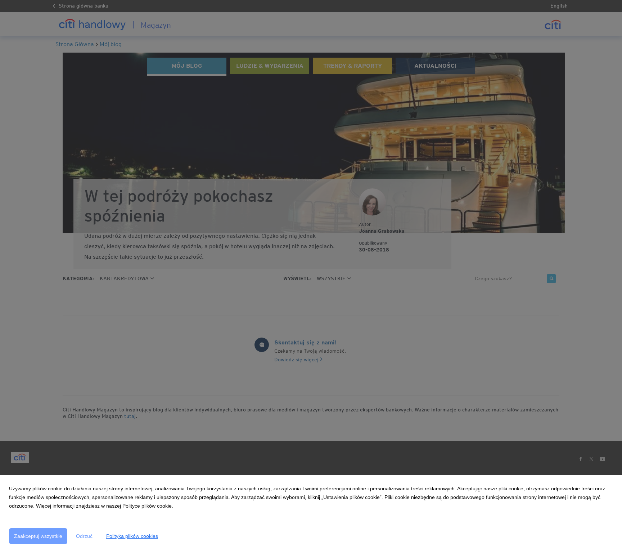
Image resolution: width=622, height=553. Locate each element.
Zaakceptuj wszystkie (38, 536)
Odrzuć (84, 536)
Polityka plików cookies (132, 536)
